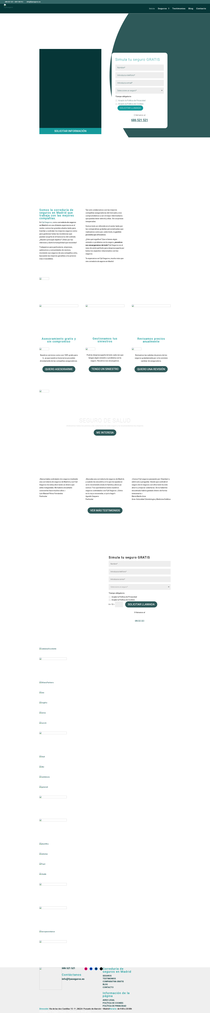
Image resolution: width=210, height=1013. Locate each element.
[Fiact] (42, 864)
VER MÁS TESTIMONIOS (105, 510)
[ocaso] (53, 821)
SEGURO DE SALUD (105, 420)
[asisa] (42, 713)
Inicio (152, 9)
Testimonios (178, 9)
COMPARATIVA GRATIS (113, 981)
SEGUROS (107, 976)
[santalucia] (44, 777)
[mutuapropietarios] (53, 659)
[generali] (43, 787)
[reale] (53, 885)
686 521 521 (9, 2)
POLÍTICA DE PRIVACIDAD (114, 1006)
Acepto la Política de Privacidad (132, 100)
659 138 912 (19, 2)
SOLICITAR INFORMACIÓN (70, 131)
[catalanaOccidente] (47, 649)
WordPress (86, 1012)
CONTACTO (108, 987)
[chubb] (42, 874)
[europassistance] (47, 932)
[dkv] (41, 767)
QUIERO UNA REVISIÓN (151, 369)
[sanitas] (53, 942)
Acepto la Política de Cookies (131, 104)
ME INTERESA (105, 432)
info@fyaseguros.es (73, 979)
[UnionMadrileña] (53, 798)
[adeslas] (43, 854)
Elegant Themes (59, 1012)
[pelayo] (53, 908)
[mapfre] (43, 703)
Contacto (201, 9)
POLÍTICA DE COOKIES (113, 1003)
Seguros (162, 9)
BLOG (105, 984)
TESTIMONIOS (109, 978)
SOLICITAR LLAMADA (130, 108)
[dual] (42, 757)
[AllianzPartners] (46, 683)
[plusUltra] (43, 844)
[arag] (53, 734)
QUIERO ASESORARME (59, 369)
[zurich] (42, 723)
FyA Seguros (47, 222)
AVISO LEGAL (109, 1000)
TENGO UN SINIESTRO (104, 369)
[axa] (41, 693)
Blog (190, 9)
